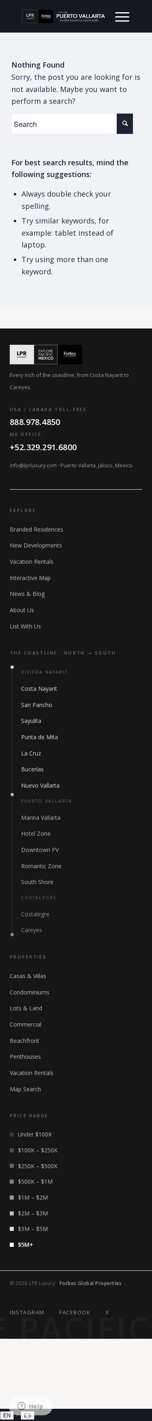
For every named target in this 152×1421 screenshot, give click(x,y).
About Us (22, 610)
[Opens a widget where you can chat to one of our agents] (30, 1407)
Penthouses (25, 1056)
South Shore (37, 882)
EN (7, 1415)
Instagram (27, 1312)
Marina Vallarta (40, 817)
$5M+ (25, 1244)
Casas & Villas (28, 976)
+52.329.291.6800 (43, 447)
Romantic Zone (41, 866)
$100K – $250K (38, 1150)
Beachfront (24, 1040)
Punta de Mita (39, 737)
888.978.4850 (35, 421)
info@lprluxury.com (33, 465)
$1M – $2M (33, 1197)
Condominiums (29, 992)
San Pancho (36, 705)
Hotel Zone (36, 833)
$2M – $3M (33, 1213)
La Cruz (31, 753)
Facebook (74, 1312)
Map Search (25, 1089)
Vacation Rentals (32, 561)
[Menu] (122, 16)
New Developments (36, 545)
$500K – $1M (35, 1181)
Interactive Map (30, 578)
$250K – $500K (38, 1166)
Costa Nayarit (39, 688)
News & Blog (27, 594)
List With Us (25, 626)
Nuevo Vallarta (40, 785)
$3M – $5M (33, 1229)
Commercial (25, 1024)
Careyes (31, 930)
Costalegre (35, 914)
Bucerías (32, 769)
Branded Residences (36, 529)
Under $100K (35, 1134)
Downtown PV (40, 850)
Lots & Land (26, 1008)
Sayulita (31, 721)
